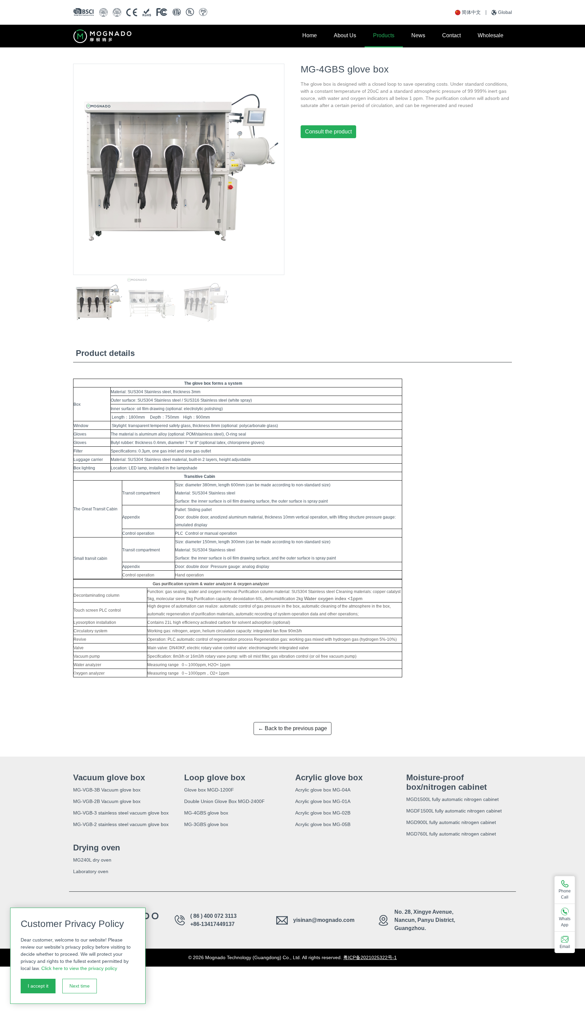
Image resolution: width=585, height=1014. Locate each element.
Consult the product (328, 131)
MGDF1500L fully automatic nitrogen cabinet (454, 811)
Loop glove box (214, 777)
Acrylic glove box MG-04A (322, 790)
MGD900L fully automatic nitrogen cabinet (451, 822)
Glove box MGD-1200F (209, 790)
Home (309, 35)
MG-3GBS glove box (206, 824)
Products (383, 35)
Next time (79, 986)
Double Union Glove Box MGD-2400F (224, 801)
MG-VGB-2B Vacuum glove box (106, 801)
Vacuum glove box (109, 777)
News (418, 35)
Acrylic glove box (329, 777)
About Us (345, 35)
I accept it (38, 986)
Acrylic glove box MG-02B (322, 813)
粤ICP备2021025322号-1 (370, 957)
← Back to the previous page (292, 728)
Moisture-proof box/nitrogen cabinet (446, 782)
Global (505, 12)
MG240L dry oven (92, 860)
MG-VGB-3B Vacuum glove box (106, 790)
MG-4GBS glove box (206, 813)
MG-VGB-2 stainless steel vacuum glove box (121, 824)
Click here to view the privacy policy (79, 968)
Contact (451, 35)
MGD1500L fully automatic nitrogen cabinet (452, 799)
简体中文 (471, 12)
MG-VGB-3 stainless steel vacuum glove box (121, 813)
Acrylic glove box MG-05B (322, 824)
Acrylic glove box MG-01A (322, 801)
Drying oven (96, 847)
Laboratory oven (90, 871)
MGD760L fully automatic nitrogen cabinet (451, 834)
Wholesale (490, 35)
